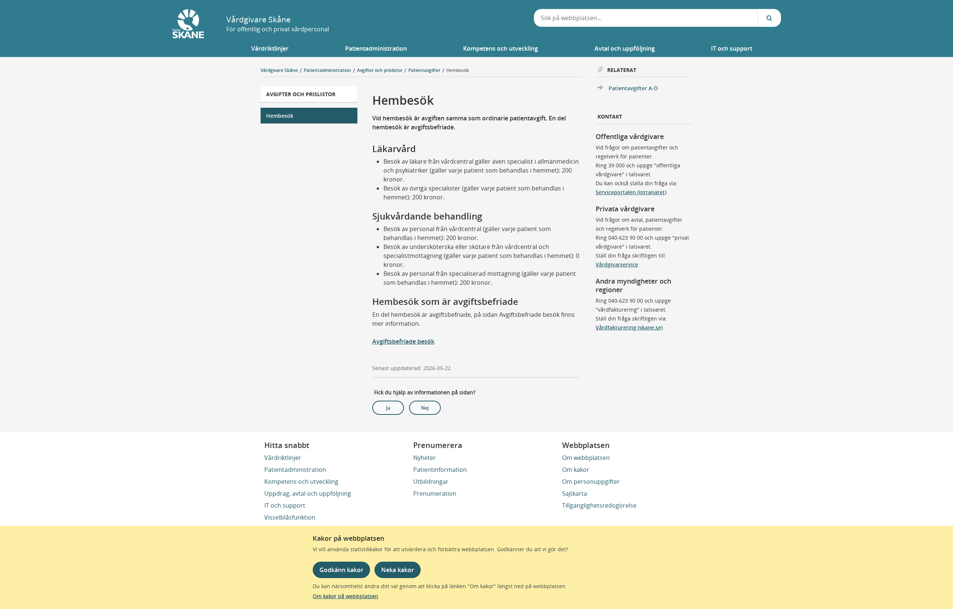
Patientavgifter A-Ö (633, 88)
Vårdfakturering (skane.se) (629, 327)
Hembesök (457, 70)
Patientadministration (295, 470)
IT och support (284, 505)
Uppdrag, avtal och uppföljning (307, 493)
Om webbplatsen (586, 458)
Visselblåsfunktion (289, 517)
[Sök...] (769, 18)
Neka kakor (397, 570)
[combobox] (646, 18)
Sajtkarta (574, 493)
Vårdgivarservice (617, 264)
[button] (270, 48)
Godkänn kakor (341, 570)
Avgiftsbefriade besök (403, 341)
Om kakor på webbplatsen (345, 596)
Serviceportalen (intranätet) (631, 192)
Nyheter (424, 458)
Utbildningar (431, 481)
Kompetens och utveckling (301, 481)
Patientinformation (440, 470)
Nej (425, 407)
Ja (388, 407)
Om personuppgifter (591, 481)
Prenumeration (434, 493)
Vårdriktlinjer (282, 458)
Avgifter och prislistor (300, 94)
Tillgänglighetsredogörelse (599, 505)
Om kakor (575, 470)
